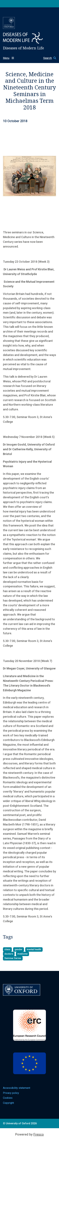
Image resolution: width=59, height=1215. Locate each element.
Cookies (7, 1097)
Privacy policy (11, 1092)
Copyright (8, 1102)
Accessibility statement (16, 1087)
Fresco (38, 1134)
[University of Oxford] (9, 23)
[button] (48, 58)
